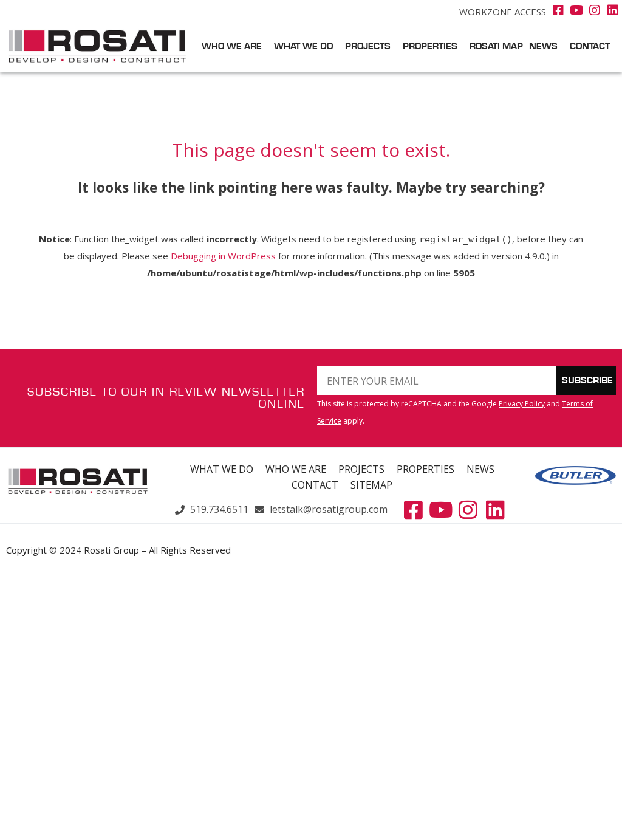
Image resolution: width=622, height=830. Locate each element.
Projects (368, 47)
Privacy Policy (522, 404)
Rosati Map (496, 47)
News (543, 47)
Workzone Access (502, 11)
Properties (430, 47)
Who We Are (232, 47)
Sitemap (371, 485)
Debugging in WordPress (223, 256)
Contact (590, 47)
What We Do (303, 47)
